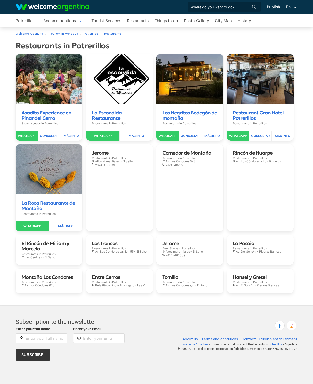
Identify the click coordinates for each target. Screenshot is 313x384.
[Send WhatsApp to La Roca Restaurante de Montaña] (32, 226)
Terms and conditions (219, 339)
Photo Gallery (196, 20)
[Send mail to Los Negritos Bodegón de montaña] (190, 136)
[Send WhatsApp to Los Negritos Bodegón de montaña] (167, 136)
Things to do (166, 20)
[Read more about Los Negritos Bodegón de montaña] (212, 136)
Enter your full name (33, 329)
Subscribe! (33, 354)
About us (190, 339)
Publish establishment (278, 339)
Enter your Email (87, 329)
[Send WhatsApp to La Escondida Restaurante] (103, 136)
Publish (273, 6)
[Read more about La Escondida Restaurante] (136, 136)
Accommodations (59, 20)
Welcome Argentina (196, 344)
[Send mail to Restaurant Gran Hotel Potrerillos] (260, 136)
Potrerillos (25, 20)
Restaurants (138, 20)
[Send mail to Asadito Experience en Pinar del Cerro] (49, 136)
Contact (249, 339)
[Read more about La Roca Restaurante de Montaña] (65, 226)
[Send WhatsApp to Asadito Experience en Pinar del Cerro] (27, 136)
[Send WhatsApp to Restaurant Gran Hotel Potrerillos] (238, 136)
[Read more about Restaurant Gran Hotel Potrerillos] (283, 136)
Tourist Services (106, 20)
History (244, 20)
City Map (223, 20)
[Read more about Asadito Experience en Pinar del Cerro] (71, 136)
